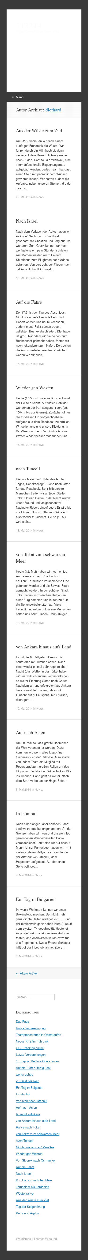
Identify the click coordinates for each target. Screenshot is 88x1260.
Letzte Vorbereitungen (31, 1054)
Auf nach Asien (30, 732)
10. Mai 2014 (24, 708)
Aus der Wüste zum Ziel (39, 130)
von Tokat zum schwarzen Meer (37, 1134)
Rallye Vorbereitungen (31, 1028)
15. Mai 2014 (24, 445)
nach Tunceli (28, 468)
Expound (51, 1238)
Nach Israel (27, 221)
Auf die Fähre (29, 302)
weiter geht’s (24, 1074)
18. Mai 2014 (24, 278)
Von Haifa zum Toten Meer (34, 1180)
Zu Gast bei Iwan (27, 1081)
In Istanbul (26, 813)
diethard (53, 109)
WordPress (23, 1238)
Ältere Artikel (27, 973)
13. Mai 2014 (24, 530)
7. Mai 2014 (23, 875)
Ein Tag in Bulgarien (36, 899)
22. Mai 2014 (24, 197)
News (40, 197)
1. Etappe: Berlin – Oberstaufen (37, 1061)
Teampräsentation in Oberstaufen (38, 1034)
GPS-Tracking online (30, 1048)
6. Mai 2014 (23, 956)
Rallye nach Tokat (28, 1127)
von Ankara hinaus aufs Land (43, 646)
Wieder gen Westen (34, 387)
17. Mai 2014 (24, 364)
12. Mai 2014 (24, 623)
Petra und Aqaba (27, 1213)
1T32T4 (29, 25)
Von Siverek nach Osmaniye (35, 1160)
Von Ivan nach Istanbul (31, 1100)
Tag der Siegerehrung (30, 1206)
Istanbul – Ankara (28, 1114)
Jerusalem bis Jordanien (32, 1186)
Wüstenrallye (25, 1193)
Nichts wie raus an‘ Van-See (35, 1147)
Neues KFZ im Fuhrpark (32, 1041)
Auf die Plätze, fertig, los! (33, 1067)
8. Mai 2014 (23, 789)
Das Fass (22, 1021)
